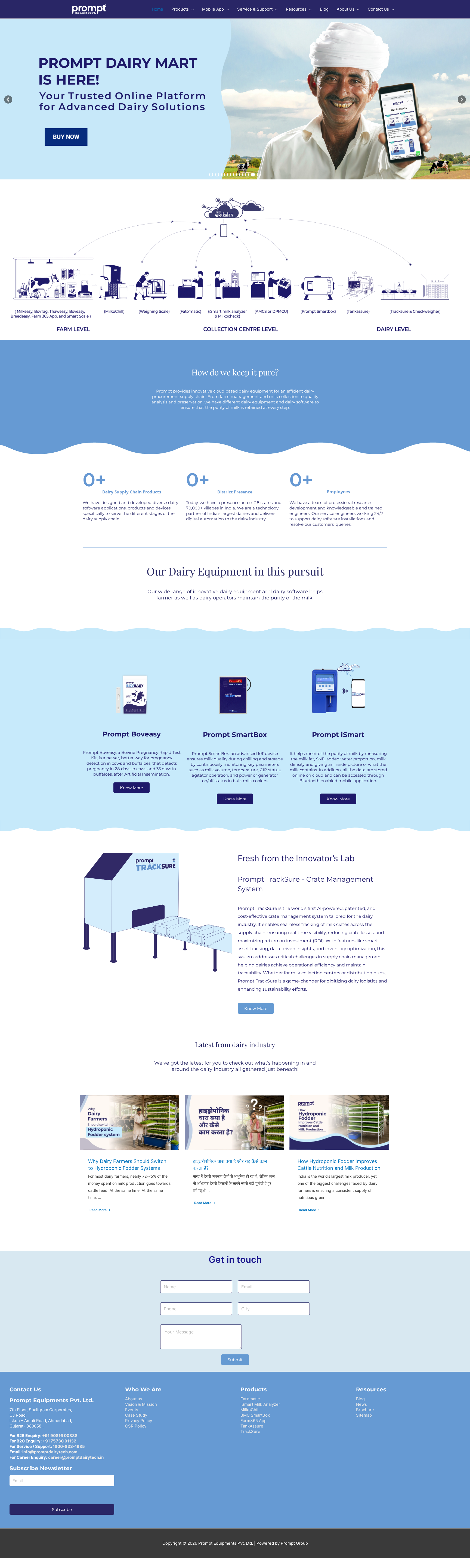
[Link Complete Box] (129, 1158)
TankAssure (251, 1426)
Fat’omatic (250, 1398)
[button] (8, 99)
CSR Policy (135, 1426)
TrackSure (250, 1431)
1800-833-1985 (69, 1446)
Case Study (136, 1415)
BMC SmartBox (255, 1415)
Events (131, 1409)
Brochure (365, 1409)
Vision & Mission (141, 1404)
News (361, 1404)
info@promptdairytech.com (50, 1451)
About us (133, 1398)
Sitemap (364, 1415)
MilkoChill (249, 1409)
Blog (360, 1398)
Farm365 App (253, 1420)
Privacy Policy (138, 1420)
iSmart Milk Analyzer (260, 1404)
